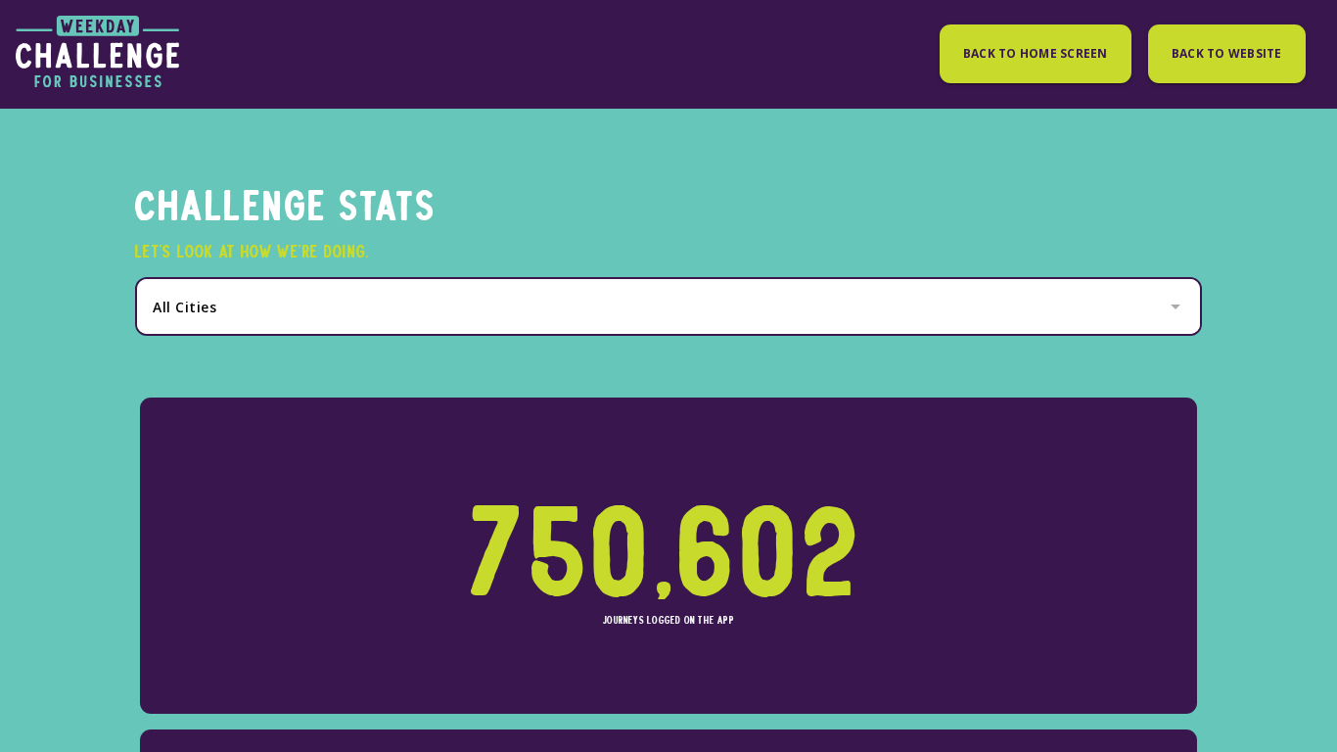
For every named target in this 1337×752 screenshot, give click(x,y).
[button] (668, 307)
